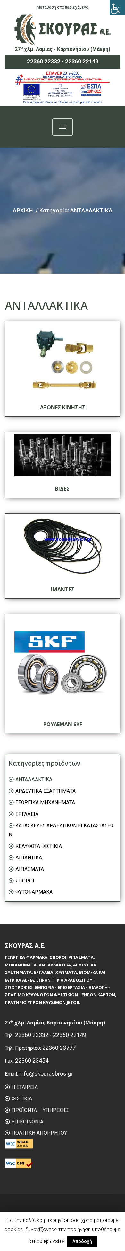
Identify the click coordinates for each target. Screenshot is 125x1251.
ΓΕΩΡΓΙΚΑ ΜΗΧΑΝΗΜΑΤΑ (45, 802)
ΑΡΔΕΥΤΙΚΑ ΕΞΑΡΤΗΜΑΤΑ (45, 791)
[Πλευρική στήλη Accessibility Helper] (117, 7)
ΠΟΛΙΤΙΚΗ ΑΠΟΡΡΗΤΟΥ (39, 1133)
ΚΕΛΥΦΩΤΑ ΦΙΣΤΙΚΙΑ (38, 846)
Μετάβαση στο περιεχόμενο (62, 7)
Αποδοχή (82, 1241)
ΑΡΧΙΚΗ (23, 210)
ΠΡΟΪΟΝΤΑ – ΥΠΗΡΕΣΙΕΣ (41, 1110)
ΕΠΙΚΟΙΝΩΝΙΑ (27, 1122)
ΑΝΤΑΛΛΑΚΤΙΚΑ (33, 779)
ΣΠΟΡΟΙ (24, 881)
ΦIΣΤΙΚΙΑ (22, 1099)
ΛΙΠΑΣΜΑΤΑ (29, 869)
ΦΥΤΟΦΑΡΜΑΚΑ (34, 892)
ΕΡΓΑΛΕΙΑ (26, 814)
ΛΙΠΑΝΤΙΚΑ (28, 858)
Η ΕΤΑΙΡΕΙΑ (25, 1087)
